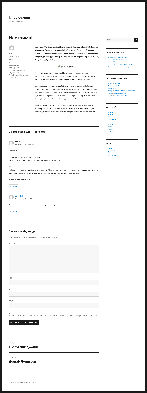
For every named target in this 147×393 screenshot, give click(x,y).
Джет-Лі (17, 70)
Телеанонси (111, 131)
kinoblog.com (19, 17)
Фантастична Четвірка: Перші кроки (119, 67)
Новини (110, 124)
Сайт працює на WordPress (28, 382)
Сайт (11, 301)
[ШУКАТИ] (136, 40)
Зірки (109, 122)
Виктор (110, 83)
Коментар (13, 243)
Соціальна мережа (120, 93)
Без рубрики (112, 117)
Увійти (110, 148)
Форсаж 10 (111, 62)
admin (11, 53)
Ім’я (11, 278)
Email (12, 289)
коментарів (113, 153)
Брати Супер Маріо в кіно (116, 59)
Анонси (11, 59)
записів (111, 150)
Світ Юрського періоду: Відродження (120, 64)
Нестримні (16, 75)
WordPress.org (112, 155)
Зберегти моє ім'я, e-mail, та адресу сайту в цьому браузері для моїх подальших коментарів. (54, 316)
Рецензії (110, 127)
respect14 (19, 196)
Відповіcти (13, 186)
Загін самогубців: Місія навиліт (124, 91)
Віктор (110, 86)
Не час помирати (122, 95)
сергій (110, 93)
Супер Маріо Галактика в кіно (117, 57)
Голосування (112, 119)
